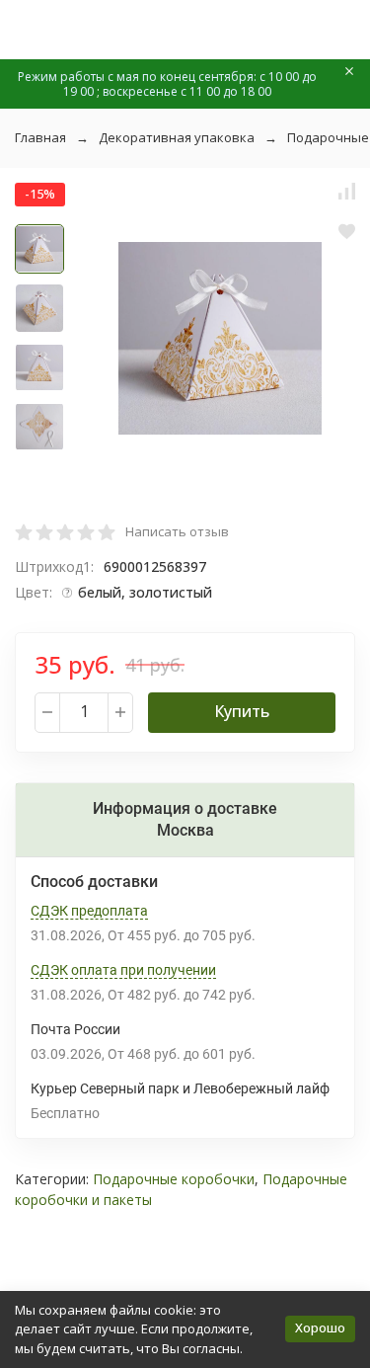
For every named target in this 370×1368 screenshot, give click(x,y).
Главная (40, 137)
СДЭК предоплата (89, 911)
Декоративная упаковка (177, 137)
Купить (241, 711)
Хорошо (320, 1327)
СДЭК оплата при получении (123, 970)
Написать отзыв (177, 531)
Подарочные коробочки (174, 1178)
